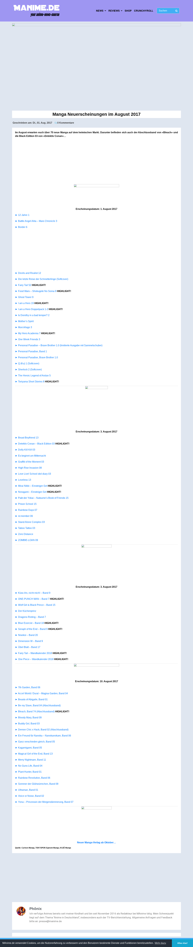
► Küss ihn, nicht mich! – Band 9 (32, 593)
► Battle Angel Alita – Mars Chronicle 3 (36, 221)
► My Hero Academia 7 (27, 333)
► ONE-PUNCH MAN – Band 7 (32, 599)
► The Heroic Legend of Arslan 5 (33, 375)
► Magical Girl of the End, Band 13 (34, 753)
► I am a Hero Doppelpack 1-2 (31, 309)
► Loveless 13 (23, 480)
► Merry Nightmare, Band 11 (30, 759)
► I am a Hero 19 (24, 303)
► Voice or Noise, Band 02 (29, 796)
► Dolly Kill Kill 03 (25, 449)
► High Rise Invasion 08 (28, 467)
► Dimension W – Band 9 (29, 641)
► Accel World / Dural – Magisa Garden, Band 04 (41, 693)
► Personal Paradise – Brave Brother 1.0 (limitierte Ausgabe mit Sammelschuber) (58, 345)
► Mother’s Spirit (24, 321)
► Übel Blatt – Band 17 (27, 647)
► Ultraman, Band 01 (26, 790)
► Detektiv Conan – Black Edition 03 (35, 443)
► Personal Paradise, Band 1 (31, 351)
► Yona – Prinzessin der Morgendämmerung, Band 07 (44, 802)
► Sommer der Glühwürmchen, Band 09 (36, 784)
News (99, 10)
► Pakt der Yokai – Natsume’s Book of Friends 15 (41, 498)
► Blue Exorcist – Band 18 (29, 623)
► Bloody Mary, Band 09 (28, 717)
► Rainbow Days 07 (26, 510)
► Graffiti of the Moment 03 (29, 461)
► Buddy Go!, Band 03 (27, 723)
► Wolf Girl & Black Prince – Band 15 (35, 605)
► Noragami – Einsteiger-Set (30, 492)
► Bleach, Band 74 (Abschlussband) (35, 711)
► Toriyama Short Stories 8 (29, 381)
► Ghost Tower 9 (24, 297)
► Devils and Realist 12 (28, 273)
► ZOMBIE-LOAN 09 (26, 540)
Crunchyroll (143, 10)
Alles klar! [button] (182, 943)
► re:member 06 (24, 516)
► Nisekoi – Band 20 (26, 635)
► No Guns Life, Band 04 (28, 765)
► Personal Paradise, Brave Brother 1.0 (36, 357)
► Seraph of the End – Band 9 (31, 629)
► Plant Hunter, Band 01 (28, 772)
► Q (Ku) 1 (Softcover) (27, 363)
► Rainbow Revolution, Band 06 (32, 778)
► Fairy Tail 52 (23, 285)
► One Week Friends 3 (27, 339)
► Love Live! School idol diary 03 (33, 474)
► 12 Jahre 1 (22, 215)
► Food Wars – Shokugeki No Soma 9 (35, 291)
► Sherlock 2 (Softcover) (28, 369)
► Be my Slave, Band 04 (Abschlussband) (38, 705)
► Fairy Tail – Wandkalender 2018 (33, 653)
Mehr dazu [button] (160, 943)
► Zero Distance (24, 534)
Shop (128, 10)
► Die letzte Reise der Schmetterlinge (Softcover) (41, 279)
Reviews (114, 10)
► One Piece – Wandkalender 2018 (34, 659)
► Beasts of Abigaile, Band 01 (31, 699)
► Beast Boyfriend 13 (26, 437)
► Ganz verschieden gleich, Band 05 (35, 741)
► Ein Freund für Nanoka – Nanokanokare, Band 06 (43, 735)
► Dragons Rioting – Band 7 (30, 617)
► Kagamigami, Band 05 (28, 747)
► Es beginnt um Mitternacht (30, 455)
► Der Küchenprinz (25, 611)
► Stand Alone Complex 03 (30, 522)
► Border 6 (21, 227)
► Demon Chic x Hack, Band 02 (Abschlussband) (41, 729)
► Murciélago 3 (23, 327)
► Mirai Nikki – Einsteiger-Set (31, 486)
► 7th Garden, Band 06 (27, 687)
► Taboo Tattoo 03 (25, 528)
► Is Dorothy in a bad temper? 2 (32, 315)
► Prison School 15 (25, 504)
